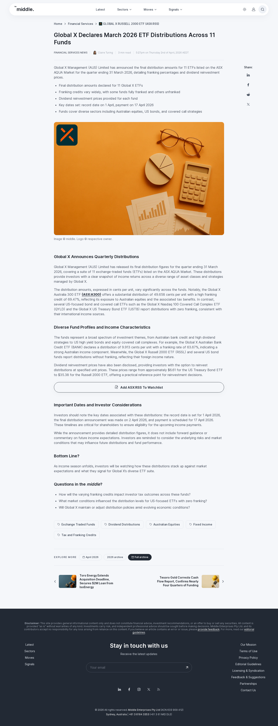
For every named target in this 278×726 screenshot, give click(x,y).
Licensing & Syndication (248, 670)
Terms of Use (248, 651)
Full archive (141, 557)
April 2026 (92, 557)
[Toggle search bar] (262, 9)
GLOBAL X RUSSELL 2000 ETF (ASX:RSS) (131, 23)
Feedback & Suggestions (248, 677)
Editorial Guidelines (248, 664)
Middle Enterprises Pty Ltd (144, 709)
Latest (100, 9)
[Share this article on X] (248, 104)
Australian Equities (166, 524)
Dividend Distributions (124, 524)
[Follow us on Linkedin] (119, 689)
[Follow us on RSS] (158, 689)
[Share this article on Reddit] (248, 94)
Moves (29, 657)
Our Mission (248, 644)
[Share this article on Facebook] (248, 85)
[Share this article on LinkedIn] (248, 75)
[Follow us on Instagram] (139, 689)
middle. (24, 8)
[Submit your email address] (187, 667)
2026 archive (115, 557)
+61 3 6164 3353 (139, 714)
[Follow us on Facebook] (129, 689)
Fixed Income (202, 524)
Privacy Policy (248, 657)
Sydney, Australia (116, 714)
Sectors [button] (122, 9)
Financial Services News (71, 52)
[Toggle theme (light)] (245, 9)
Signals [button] (174, 9)
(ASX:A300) (91, 294)
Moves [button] (148, 9)
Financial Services (80, 23)
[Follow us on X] (149, 689)
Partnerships (248, 683)
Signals (29, 664)
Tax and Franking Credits (78, 535)
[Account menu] (254, 9)
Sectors (29, 651)
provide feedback (209, 629)
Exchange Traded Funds (78, 524)
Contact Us (248, 690)
